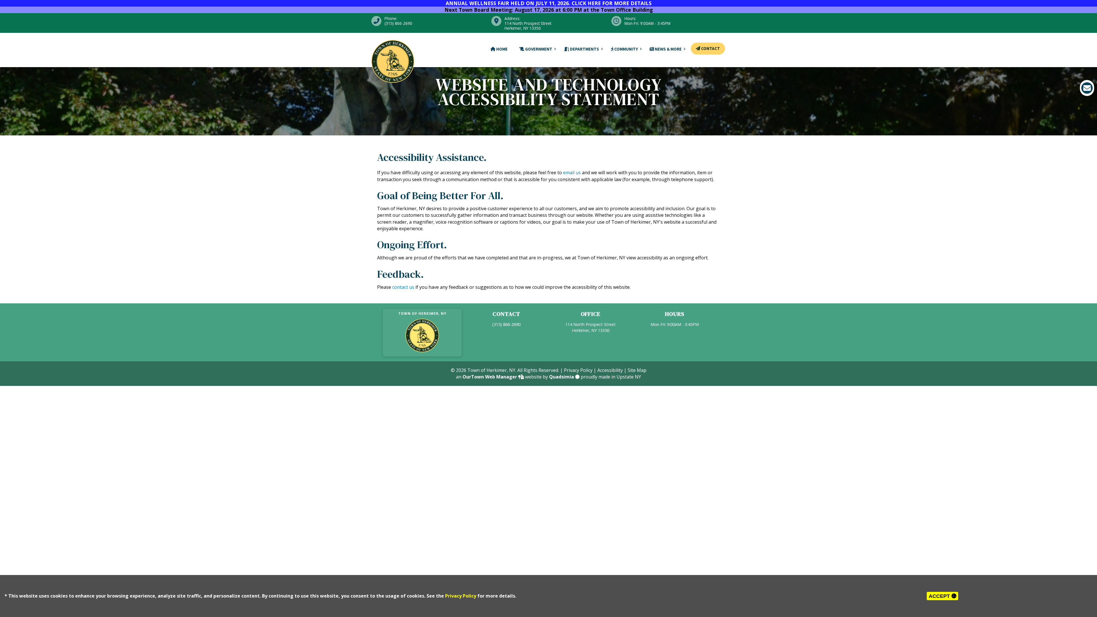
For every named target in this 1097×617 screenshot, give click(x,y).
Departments (584, 49)
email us (572, 172)
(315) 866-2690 (506, 324)
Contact (710, 48)
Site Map (637, 370)
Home (501, 49)
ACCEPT (940, 596)
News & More (668, 49)
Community (625, 49)
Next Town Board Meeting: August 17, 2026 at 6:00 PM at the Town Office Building (549, 9)
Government (538, 49)
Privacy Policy (460, 596)
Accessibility (610, 370)
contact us (403, 287)
